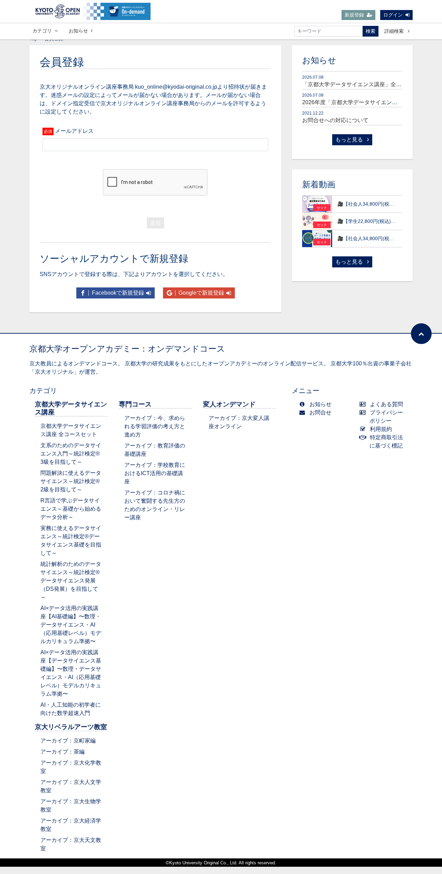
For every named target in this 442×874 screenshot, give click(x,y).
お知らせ (78, 30)
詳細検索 (394, 31)
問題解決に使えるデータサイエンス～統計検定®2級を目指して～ (70, 481)
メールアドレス (74, 131)
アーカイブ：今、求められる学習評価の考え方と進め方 (154, 426)
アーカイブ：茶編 (62, 752)
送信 (155, 223)
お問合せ (320, 412)
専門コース (135, 404)
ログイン (393, 15)
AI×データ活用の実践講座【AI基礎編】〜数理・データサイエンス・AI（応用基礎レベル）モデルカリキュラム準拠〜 (70, 624)
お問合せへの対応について (335, 120)
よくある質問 (386, 404)
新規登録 (354, 15)
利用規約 (381, 429)
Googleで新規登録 (200, 293)
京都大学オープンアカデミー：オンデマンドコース (127, 348)
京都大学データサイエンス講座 (71, 408)
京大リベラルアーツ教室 (71, 726)
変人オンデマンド (229, 404)
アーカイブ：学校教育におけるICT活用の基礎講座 (154, 473)
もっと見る (349, 140)
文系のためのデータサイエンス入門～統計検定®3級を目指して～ (70, 453)
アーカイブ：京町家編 (68, 741)
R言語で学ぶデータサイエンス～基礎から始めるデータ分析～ (70, 509)
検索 (370, 31)
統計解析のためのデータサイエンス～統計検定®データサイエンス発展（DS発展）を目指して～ (70, 580)
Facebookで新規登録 (117, 293)
